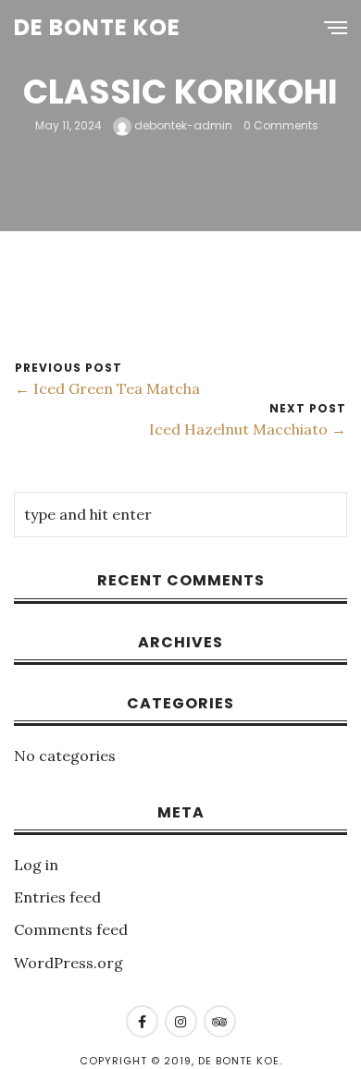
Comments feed (71, 929)
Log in (36, 864)
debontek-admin (181, 125)
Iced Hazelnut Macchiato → (247, 429)
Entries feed (57, 897)
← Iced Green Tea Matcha (107, 388)
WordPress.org (68, 962)
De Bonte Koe (97, 27)
